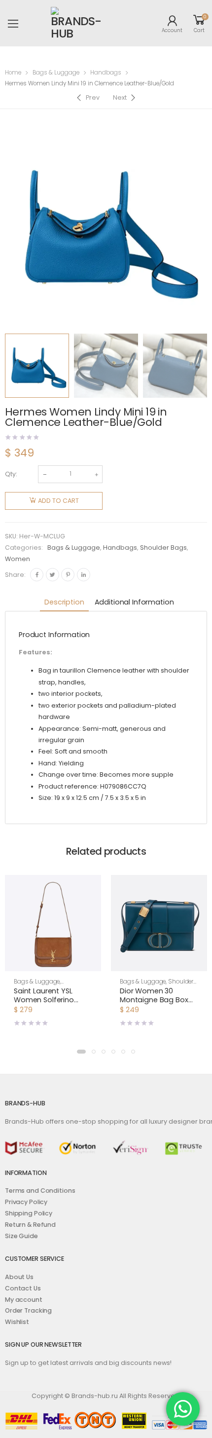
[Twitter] (52, 574)
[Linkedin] (83, 574)
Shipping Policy (28, 1213)
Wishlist (17, 1322)
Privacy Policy (26, 1202)
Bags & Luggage (56, 72)
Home (13, 72)
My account (23, 1299)
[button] (53, 962)
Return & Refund (30, 1224)
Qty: (11, 474)
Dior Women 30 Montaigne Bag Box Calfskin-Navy (154, 1000)
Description (64, 602)
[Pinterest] (67, 574)
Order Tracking (28, 1310)
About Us (19, 1277)
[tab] (64, 603)
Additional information (134, 602)
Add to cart (58, 500)
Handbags (105, 72)
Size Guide (21, 1236)
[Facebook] (36, 574)
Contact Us (23, 1288)
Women (17, 559)
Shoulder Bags (163, 547)
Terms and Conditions (40, 1190)
